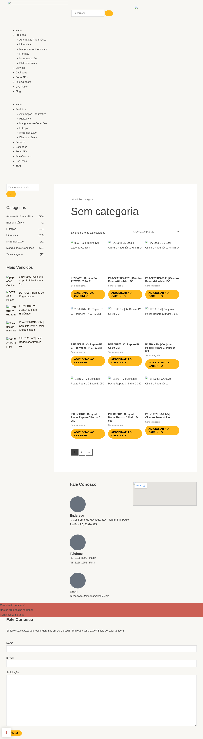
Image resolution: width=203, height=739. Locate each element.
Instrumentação (28, 58)
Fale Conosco (23, 82)
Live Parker (22, 86)
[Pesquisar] (109, 13)
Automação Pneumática (32, 39)
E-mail (10, 657)
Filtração (24, 53)
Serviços (20, 67)
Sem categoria (14, 254)
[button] (54, 100)
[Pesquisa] (11, 194)
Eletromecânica (28, 63)
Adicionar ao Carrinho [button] (84, 294)
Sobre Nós (22, 77)
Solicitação (12, 672)
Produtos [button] (21, 35)
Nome (9, 643)
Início (19, 30)
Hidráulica (25, 44)
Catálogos (21, 72)
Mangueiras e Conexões (33, 49)
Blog (18, 91)
